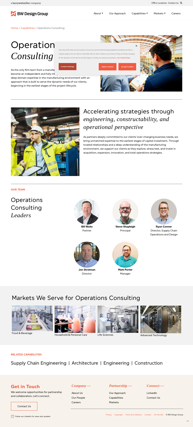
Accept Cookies (127, 67)
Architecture (86, 363)
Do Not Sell (158, 415)
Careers (176, 13)
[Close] (136, 46)
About (97, 13)
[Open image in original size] (29, 13)
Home (14, 28)
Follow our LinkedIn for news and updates (32, 416)
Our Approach (117, 13)
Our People (78, 397)
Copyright (118, 415)
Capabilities (139, 13)
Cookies (148, 415)
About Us (77, 393)
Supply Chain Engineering (39, 363)
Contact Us (173, 3)
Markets (158, 13)
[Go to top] (187, 421)
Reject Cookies (107, 67)
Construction (149, 363)
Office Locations (159, 3)
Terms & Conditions (133, 415)
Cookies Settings (67, 67)
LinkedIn (152, 393)
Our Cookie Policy (123, 58)
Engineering (117, 363)
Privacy (109, 415)
